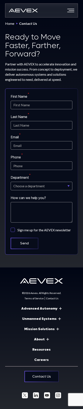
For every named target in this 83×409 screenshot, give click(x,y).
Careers (41, 359)
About (39, 339)
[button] (70, 10)
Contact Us (52, 298)
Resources (41, 349)
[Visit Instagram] (58, 395)
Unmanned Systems (39, 318)
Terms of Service (34, 298)
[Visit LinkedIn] (36, 395)
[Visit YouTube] (47, 395)
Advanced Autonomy (39, 308)
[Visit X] (25, 395)
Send (24, 243)
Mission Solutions (39, 329)
